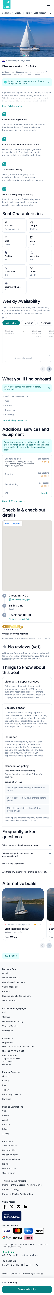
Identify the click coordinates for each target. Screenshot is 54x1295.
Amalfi (5, 1120)
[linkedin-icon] (25, 1207)
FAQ (4, 1012)
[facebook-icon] (4, 1207)
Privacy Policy (38, 1244)
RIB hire (6, 1164)
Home (8, 13)
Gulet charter (8, 1173)
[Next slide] (49, 945)
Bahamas (6, 1099)
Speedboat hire (9, 1150)
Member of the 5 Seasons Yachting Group (22, 1185)
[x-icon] (11, 1207)
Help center (7, 1042)
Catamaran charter (11, 1159)
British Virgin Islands (11, 1094)
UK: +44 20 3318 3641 (13, 1051)
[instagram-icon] (18, 1207)
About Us (6, 973)
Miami (5, 1129)
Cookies (6, 1017)
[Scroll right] (50, 13)
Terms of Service (10, 1026)
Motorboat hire (9, 1168)
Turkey (5, 1090)
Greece (5, 1076)
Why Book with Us (10, 977)
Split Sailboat (40, 13)
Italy (4, 1085)
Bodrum (6, 1124)
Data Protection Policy (12, 1021)
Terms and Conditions (26, 820)
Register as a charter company (16, 996)
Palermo (6, 1115)
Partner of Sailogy (10, 1189)
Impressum (7, 1030)
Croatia (18, 13)
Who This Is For (9, 1000)
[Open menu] (48, 5)
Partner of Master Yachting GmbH (18, 1194)
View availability (27, 1289)
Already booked (23, 358)
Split (27, 13)
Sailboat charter (9, 1145)
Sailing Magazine (10, 987)
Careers (6, 991)
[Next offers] (49, 369)
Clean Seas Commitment (13, 982)
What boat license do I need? (27, 697)
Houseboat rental (10, 1154)
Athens (5, 1133)
